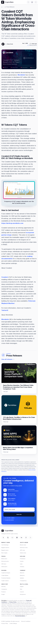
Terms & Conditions (25, 621)
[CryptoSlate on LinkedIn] (21, 537)
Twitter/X (4, 310)
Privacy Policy (12, 602)
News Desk (10, 44)
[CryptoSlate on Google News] (8, 537)
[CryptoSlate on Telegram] (17, 537)
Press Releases (14, 355)
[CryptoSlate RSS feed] (30, 537)
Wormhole (21, 75)
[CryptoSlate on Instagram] (26, 537)
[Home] (2, 7)
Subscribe (19, 514)
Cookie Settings (13, 623)
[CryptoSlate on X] (3, 537)
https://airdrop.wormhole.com (12, 223)
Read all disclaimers (20, 615)
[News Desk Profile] (3, 44)
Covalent (4, 277)
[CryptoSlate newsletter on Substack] (12, 537)
